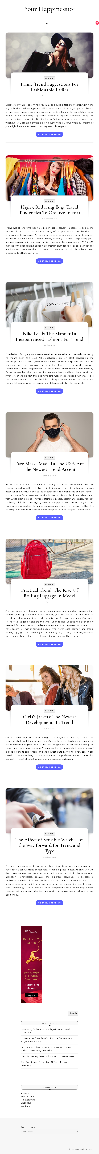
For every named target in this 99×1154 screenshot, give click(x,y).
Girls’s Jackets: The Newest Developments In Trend (49, 719)
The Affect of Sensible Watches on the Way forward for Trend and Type (49, 845)
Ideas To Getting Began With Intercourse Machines (47, 1056)
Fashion (49, 78)
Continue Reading (49, 134)
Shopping (26, 1103)
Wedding (26, 1106)
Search (73, 1013)
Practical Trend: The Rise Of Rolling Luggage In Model (49, 593)
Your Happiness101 (49, 8)
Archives (28, 1127)
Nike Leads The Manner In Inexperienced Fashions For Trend (49, 336)
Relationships (28, 1100)
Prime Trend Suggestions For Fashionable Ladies (50, 87)
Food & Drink (27, 1096)
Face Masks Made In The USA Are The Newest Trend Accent (49, 466)
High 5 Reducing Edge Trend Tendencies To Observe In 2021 (49, 210)
